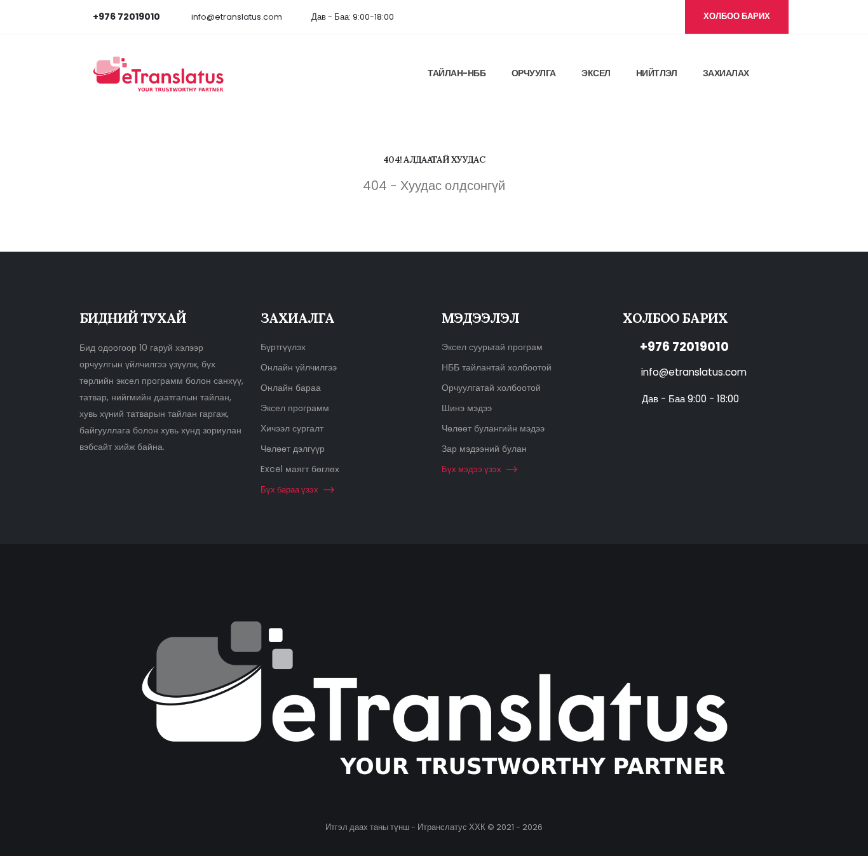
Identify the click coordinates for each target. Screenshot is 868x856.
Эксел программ (295, 408)
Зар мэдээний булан (484, 448)
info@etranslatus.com (236, 16)
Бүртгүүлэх (283, 347)
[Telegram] (660, 16)
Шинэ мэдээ (467, 408)
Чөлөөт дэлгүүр (293, 448)
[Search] (784, 72)
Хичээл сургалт (292, 428)
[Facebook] (576, 16)
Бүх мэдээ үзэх (471, 469)
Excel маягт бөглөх (300, 469)
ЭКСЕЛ (596, 73)
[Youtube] (597, 16)
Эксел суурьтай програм (492, 347)
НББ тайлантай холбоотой (497, 367)
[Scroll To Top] (846, 841)
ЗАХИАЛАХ (726, 73)
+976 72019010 (684, 346)
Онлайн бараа (291, 387)
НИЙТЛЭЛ (656, 73)
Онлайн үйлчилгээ (299, 367)
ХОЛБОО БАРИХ (736, 16)
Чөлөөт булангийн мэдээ (493, 428)
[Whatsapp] (639, 16)
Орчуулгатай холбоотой (491, 387)
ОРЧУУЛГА (534, 73)
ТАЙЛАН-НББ (456, 73)
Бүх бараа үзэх (289, 489)
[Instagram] (618, 16)
